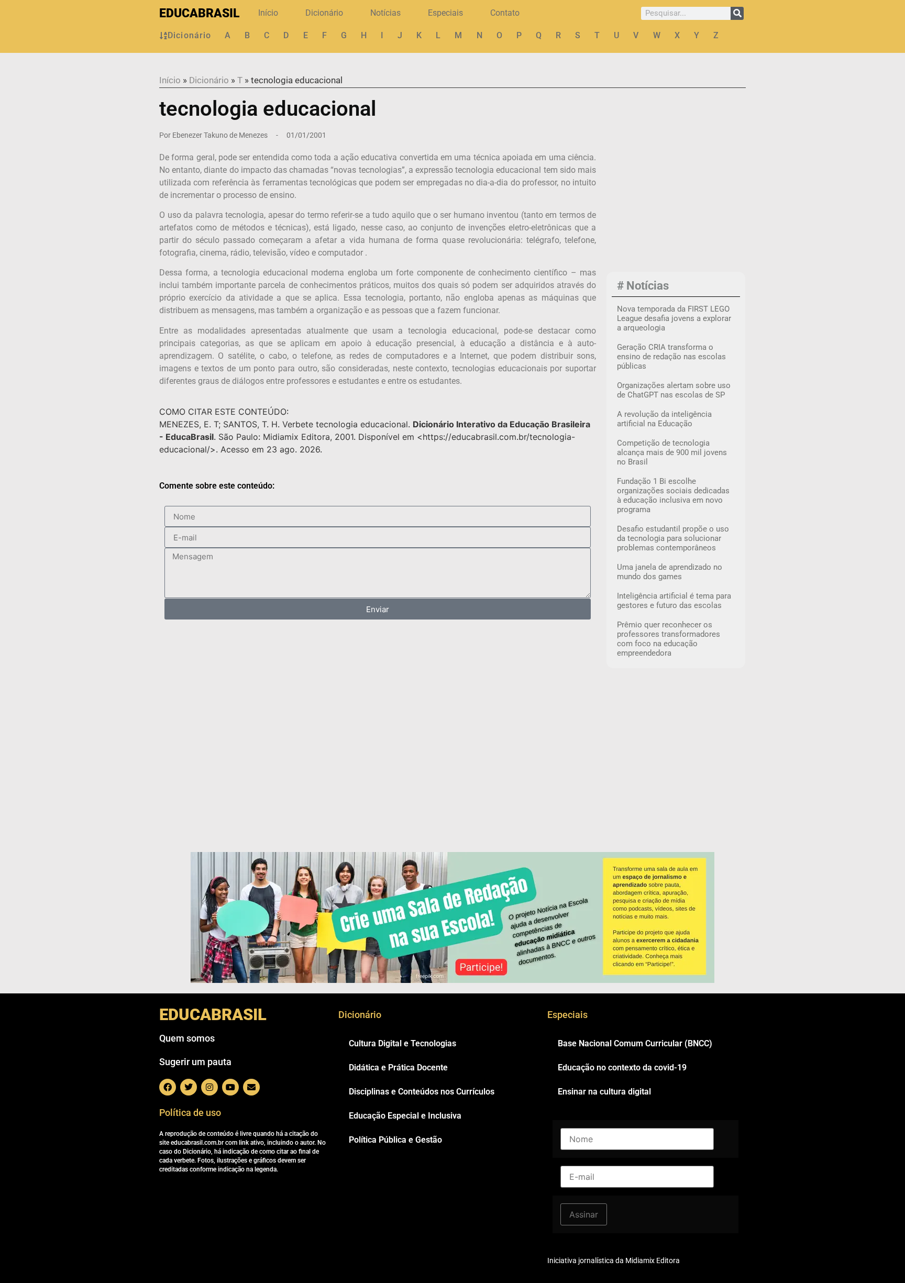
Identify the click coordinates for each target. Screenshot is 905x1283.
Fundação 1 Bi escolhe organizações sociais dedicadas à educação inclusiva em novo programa (673, 495)
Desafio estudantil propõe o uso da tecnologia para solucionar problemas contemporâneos (673, 538)
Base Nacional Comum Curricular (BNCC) (635, 1043)
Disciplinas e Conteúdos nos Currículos (421, 1092)
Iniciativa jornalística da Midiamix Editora (613, 1260)
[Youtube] (230, 1087)
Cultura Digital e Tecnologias (402, 1043)
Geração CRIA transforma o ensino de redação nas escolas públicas (671, 356)
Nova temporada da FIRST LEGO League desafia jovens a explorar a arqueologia (674, 318)
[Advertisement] (676, 199)
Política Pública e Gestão (395, 1140)
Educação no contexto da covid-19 (622, 1067)
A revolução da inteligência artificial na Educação (664, 419)
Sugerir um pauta (195, 1061)
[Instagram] (209, 1087)
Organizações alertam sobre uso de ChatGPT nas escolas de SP (674, 390)
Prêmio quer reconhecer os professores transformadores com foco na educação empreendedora (668, 639)
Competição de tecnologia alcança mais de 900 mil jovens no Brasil (672, 452)
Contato (505, 13)
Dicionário (324, 13)
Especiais (445, 13)
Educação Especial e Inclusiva (405, 1116)
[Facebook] (167, 1087)
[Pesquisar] (737, 13)
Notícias (385, 13)
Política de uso (190, 1112)
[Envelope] (251, 1087)
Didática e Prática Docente (398, 1067)
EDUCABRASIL (199, 13)
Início (268, 13)
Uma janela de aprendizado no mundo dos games (669, 571)
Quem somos (187, 1038)
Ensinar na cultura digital (604, 1092)
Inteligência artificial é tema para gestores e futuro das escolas (674, 600)
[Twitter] (188, 1087)
